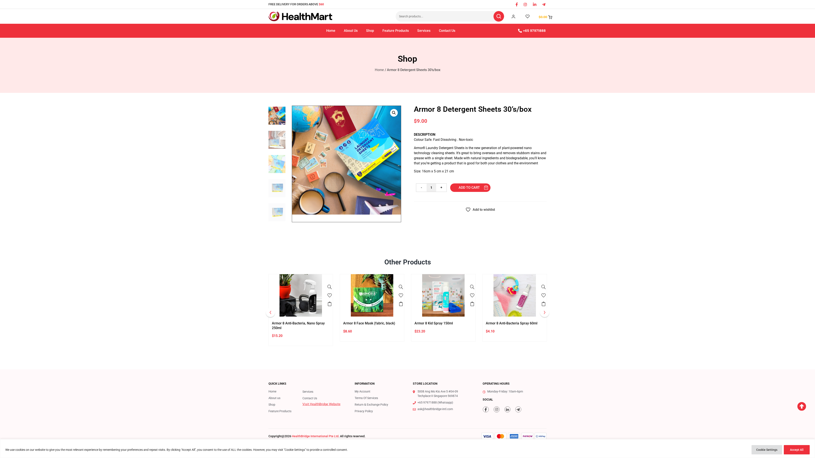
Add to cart (469, 188)
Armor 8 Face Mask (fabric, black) (369, 323)
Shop (370, 31)
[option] (300, 310)
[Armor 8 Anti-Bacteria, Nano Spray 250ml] (329, 287)
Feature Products (395, 31)
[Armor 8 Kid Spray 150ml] (472, 287)
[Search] (498, 16)
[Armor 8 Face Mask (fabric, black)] (401, 287)
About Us (351, 31)
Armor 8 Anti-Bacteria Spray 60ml (511, 323)
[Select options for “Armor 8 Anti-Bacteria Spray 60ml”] (543, 304)
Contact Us (447, 31)
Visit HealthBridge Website (321, 404)
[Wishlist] (329, 295)
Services (423, 31)
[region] (407, 448)
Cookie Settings (766, 449)
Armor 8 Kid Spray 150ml (434, 323)
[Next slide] (544, 313)
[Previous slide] (270, 313)
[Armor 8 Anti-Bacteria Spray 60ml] (543, 287)
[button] (394, 113)
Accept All (797, 449)
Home (330, 31)
